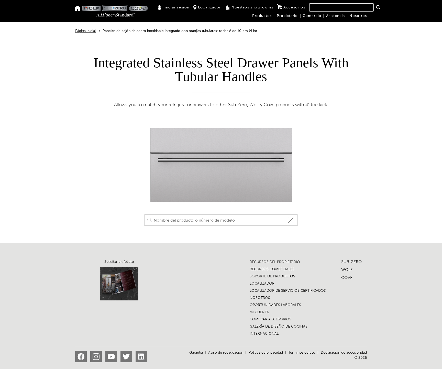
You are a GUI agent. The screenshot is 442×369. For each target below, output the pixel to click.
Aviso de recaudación (225, 352)
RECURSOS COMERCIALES (272, 269)
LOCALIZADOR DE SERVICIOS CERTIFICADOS (288, 290)
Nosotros (358, 16)
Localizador (209, 7)
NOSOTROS (260, 298)
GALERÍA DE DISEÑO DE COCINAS (278, 326)
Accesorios (294, 7)
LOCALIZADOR (262, 283)
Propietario (287, 16)
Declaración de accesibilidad (344, 352)
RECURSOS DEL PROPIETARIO (275, 262)
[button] (378, 7)
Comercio (312, 16)
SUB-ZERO (351, 261)
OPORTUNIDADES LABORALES (275, 305)
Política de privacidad (266, 352)
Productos (262, 16)
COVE (346, 277)
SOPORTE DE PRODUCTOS (272, 276)
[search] (149, 220)
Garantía (196, 352)
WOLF (346, 269)
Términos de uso (301, 352)
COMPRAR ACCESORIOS (270, 319)
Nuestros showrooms (252, 7)
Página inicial (85, 31)
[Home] (77, 8)
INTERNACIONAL (264, 333)
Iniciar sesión (176, 7)
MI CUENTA (259, 312)
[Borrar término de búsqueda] (291, 220)
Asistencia (335, 16)
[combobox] (341, 7)
